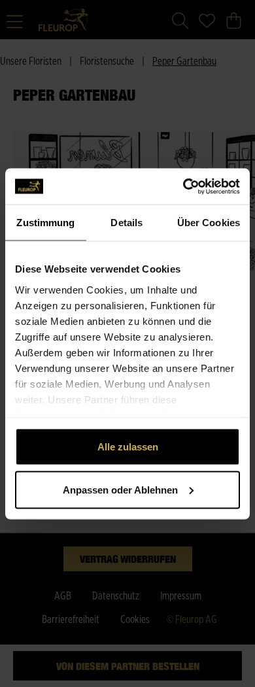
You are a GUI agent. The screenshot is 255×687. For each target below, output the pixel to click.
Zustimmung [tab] (45, 222)
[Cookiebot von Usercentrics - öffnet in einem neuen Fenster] (183, 186)
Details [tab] (126, 222)
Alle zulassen (127, 446)
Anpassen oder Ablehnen (120, 489)
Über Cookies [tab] (208, 222)
